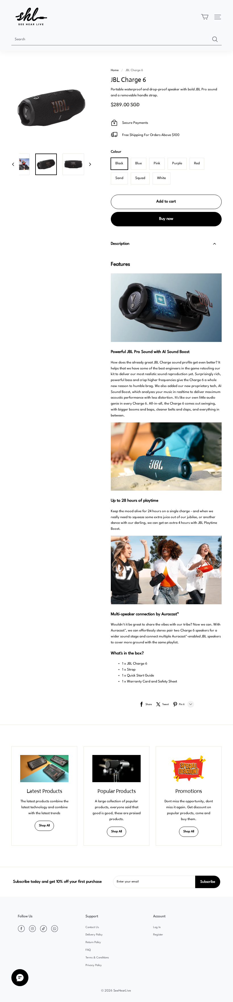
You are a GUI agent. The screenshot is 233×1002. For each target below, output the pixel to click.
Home (114, 70)
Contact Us (92, 927)
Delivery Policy (94, 934)
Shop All (44, 825)
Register (158, 934)
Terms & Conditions (97, 957)
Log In (157, 927)
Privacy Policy (94, 965)
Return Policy (93, 942)
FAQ (88, 950)
